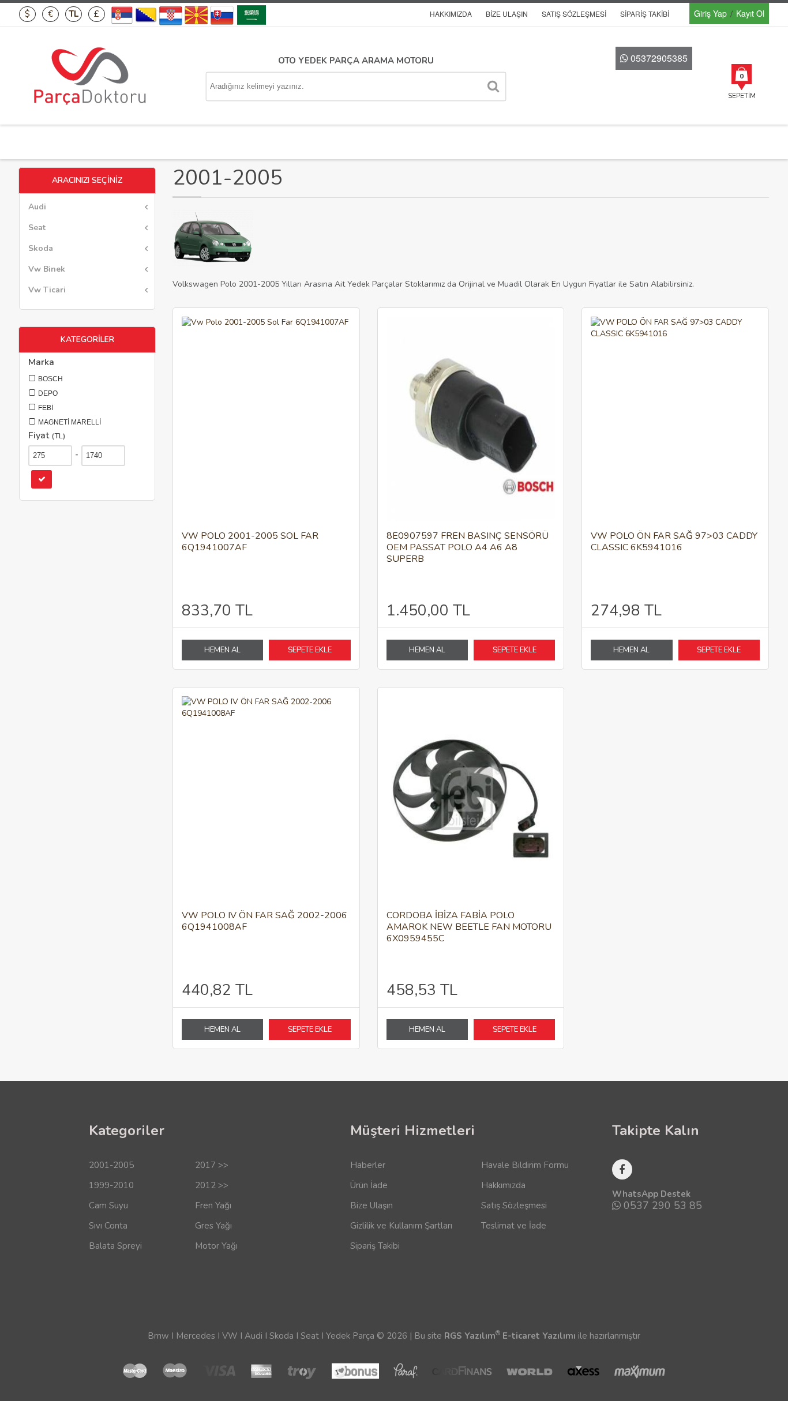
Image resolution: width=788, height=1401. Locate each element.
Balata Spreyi (115, 1246)
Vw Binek (46, 269)
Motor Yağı (216, 1246)
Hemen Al (222, 650)
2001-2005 (111, 1165)
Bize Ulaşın (507, 13)
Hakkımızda (451, 13)
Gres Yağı (213, 1225)
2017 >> (211, 1165)
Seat (37, 227)
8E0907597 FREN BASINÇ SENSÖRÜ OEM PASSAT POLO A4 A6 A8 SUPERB (468, 547)
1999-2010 (111, 1185)
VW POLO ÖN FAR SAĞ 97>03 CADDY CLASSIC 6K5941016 (674, 542)
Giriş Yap (710, 13)
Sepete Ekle (310, 650)
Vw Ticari (47, 289)
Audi (37, 206)
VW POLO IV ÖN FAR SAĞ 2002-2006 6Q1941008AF (264, 921)
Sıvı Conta (108, 1225)
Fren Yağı (213, 1205)
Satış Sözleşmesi (574, 13)
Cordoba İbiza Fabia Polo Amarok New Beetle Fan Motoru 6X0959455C (469, 927)
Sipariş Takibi (644, 13)
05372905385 (658, 58)
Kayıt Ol (750, 13)
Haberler (367, 1165)
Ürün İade (369, 1185)
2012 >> (211, 1185)
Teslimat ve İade (513, 1225)
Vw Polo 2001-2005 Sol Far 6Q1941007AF (250, 542)
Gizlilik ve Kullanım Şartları (401, 1225)
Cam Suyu (108, 1205)
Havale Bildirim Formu (525, 1165)
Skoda (40, 248)
